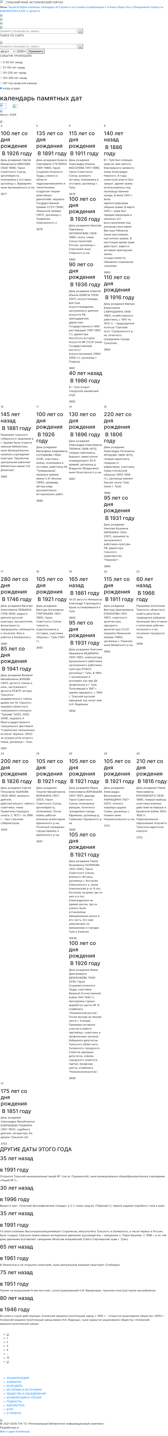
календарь (48, 7)
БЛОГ (22, 11)
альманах (34, 7)
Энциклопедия (17, 7)
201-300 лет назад (15, 77)
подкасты (157, 7)
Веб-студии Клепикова (15, 1431)
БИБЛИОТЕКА (9, 11)
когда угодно (11, 88)
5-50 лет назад (12, 62)
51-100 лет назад (14, 67)
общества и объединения (133, 7)
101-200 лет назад (14, 72)
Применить (36, 51)
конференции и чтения (101, 7)
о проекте (33, 11)
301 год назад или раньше (20, 83)
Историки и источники (70, 7)
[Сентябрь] (1, 121)
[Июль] (1, 110)
